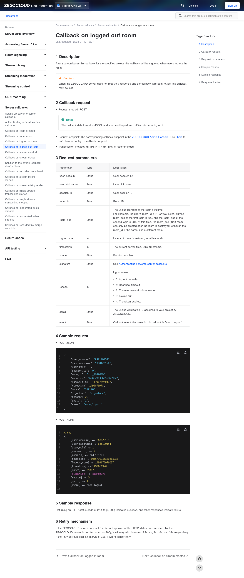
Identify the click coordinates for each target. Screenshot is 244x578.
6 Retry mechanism (210, 82)
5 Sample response (210, 74)
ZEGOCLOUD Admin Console (150, 137)
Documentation (42, 5)
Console (193, 5)
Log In (213, 5)
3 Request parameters (212, 59)
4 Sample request (209, 67)
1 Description (206, 44)
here (179, 137)
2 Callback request (209, 51)
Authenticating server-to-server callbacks (143, 264)
